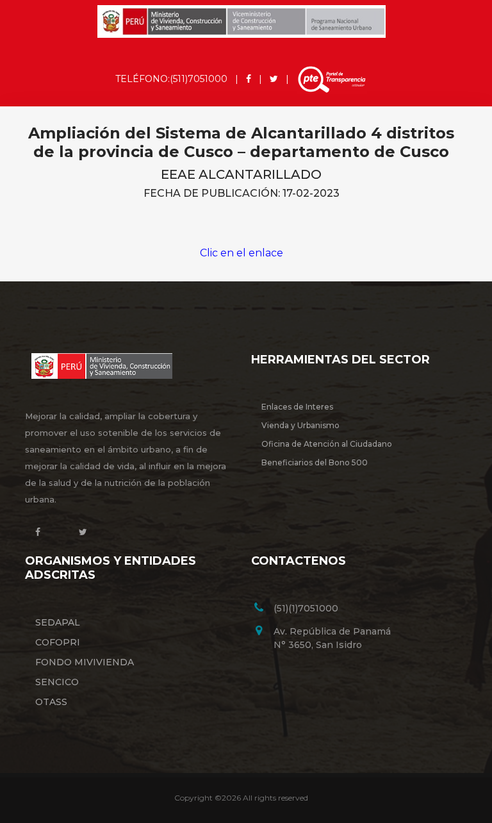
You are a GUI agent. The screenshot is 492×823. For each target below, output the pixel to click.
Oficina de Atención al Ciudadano (326, 444)
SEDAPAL (57, 622)
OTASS (51, 702)
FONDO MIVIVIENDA (84, 662)
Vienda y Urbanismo (300, 425)
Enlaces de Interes (297, 407)
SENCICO (57, 682)
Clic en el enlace (241, 253)
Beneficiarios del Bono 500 (314, 462)
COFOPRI (57, 642)
